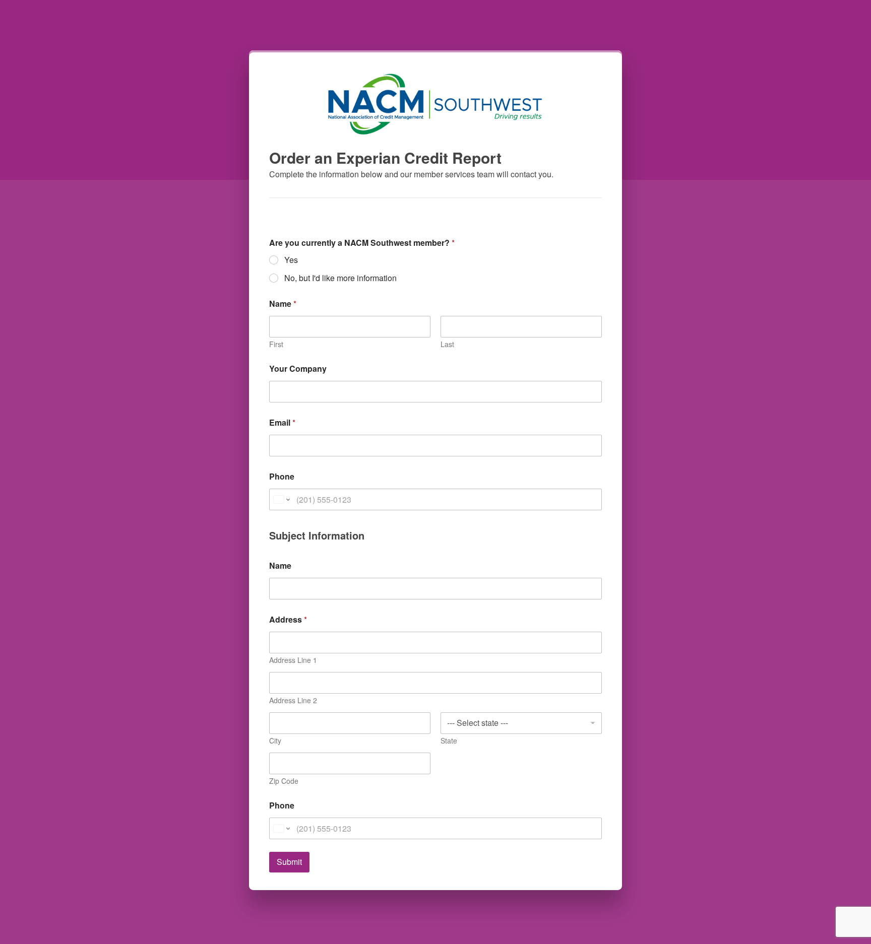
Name (280, 565)
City (275, 740)
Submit (289, 861)
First (276, 344)
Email (282, 422)
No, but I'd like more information (340, 278)
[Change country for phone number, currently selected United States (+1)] (281, 499)
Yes (291, 260)
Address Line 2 (293, 700)
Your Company (298, 368)
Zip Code (283, 781)
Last (447, 344)
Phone (281, 476)
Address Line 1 (293, 660)
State (449, 740)
